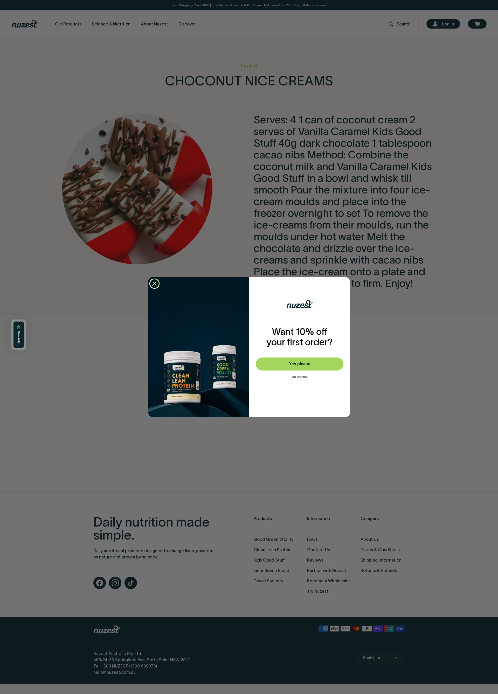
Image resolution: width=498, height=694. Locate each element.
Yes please (299, 364)
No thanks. (300, 377)
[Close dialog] (154, 283)
